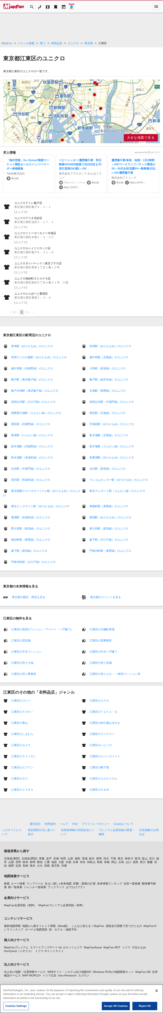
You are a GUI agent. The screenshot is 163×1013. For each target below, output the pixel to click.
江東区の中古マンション (26, 651)
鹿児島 (55, 865)
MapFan (7, 43)
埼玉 (106, 858)
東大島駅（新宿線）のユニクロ (108, 528)
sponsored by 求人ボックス (147, 152)
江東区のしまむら (22, 733)
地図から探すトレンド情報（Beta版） (46, 925)
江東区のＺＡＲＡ (22, 789)
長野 (18, 862)
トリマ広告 (49, 975)
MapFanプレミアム (16, 947)
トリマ (126, 947)
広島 (121, 862)
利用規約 (50, 823)
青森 (42, 858)
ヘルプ (64, 823)
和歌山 (91, 862)
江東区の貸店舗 (21, 640)
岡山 (114, 862)
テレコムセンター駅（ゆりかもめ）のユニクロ (118, 479)
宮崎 (47, 865)
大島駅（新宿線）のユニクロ (107, 368)
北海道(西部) (29, 858)
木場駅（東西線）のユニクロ (107, 390)
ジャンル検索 (26, 43)
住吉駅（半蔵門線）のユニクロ (30, 468)
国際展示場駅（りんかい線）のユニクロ (36, 413)
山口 (128, 862)
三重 (47, 862)
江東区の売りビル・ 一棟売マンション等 (114, 673)
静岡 (32, 862)
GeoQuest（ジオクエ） (19, 951)
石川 (152, 858)
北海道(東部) (12, 858)
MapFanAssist (93, 947)
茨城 (84, 858)
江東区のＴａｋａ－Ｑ (103, 711)
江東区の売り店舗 (100, 662)
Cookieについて (123, 823)
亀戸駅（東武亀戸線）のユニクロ (32, 379)
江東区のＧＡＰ (21, 744)
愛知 (40, 862)
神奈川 (129, 858)
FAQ (75, 823)
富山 (144, 858)
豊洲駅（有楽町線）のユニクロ (30, 517)
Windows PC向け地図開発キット (113, 971)
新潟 (137, 858)
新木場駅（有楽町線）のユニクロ (32, 457)
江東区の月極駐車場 (101, 629)
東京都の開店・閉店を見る (28, 597)
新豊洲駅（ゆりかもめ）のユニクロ (111, 457)
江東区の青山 (19, 722)
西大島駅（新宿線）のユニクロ (30, 528)
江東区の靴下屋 (99, 767)
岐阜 (25, 862)
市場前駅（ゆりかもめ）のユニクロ (111, 424)
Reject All (145, 1005)
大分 (40, 865)
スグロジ (83, 975)
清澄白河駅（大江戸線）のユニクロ (33, 401)
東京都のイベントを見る (105, 597)
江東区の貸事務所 (100, 640)
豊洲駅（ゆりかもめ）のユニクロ (110, 517)
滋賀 (54, 862)
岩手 (49, 858)
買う (43, 43)
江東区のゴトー (21, 700)
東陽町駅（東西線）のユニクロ (108, 506)
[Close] (156, 990)
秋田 (63, 858)
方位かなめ (139, 947)
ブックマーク (56, 887)
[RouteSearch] (40, 7)
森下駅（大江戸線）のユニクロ (108, 539)
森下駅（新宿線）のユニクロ (29, 550)
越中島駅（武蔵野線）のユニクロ (32, 368)
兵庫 (75, 862)
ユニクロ (73, 43)
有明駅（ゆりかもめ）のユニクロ (110, 346)
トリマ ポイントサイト (49, 951)
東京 (120, 858)
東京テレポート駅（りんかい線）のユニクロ (117, 490)
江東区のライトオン (23, 756)
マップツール (35, 883)
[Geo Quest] (72, 7)
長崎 (25, 865)
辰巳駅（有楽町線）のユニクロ (30, 479)
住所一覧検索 (132, 883)
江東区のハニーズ (100, 744)
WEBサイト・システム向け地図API (69, 971)
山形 (70, 858)
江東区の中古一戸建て (103, 651)
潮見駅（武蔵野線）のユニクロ (30, 424)
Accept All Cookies (116, 1005)
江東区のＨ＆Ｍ (99, 789)
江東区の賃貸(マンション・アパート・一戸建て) (41, 629)
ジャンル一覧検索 (35, 887)
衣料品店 (56, 43)
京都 (68, 862)
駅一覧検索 (15, 887)
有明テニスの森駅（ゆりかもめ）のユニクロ (39, 357)
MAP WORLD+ (31, 975)
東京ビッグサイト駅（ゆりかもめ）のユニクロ (40, 506)
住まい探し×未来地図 (58, 883)
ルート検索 (18, 883)
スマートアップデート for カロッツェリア (56, 947)
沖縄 (64, 865)
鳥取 (100, 862)
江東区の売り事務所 (23, 673)
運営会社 (35, 823)
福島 (77, 858)
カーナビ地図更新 (36, 929)
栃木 (92, 858)
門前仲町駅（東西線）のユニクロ (110, 550)
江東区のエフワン (22, 767)
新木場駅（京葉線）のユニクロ (108, 435)
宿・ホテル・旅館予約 (63, 929)
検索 (7, 883)
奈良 (82, 862)
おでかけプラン (75, 887)
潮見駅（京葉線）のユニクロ (107, 413)
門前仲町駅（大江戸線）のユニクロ (33, 561)
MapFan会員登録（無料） (20, 905)
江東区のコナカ (99, 700)
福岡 (11, 865)
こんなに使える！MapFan (87, 925)
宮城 (56, 858)
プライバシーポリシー (96, 823)
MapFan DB (142, 971)
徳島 (135, 862)
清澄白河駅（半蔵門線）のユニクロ (111, 401)
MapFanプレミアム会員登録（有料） (61, 905)
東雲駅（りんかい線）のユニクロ (32, 435)
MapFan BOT (111, 947)
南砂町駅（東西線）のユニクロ (30, 539)
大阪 (61, 862)
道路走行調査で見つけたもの (124, 925)
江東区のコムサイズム (103, 778)
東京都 (88, 43)
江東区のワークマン (101, 733)
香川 (143, 862)
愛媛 (150, 862)
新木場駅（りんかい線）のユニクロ (111, 446)
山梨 (11, 862)
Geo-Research (67, 975)
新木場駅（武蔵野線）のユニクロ (32, 446)
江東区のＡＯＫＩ (22, 711)
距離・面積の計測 (84, 883)
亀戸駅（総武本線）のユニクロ (108, 379)
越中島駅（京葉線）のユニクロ (108, 357)
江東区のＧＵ (19, 778)
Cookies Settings (16, 1005)
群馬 (99, 858)
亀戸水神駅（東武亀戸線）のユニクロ (34, 390)
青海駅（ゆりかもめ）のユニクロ (32, 346)
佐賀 (18, 865)
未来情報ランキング (109, 883)
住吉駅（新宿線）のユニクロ (107, 468)
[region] (81, 111)
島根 (107, 862)
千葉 (113, 858)
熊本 (32, 865)
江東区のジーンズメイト (104, 756)
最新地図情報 (12, 925)
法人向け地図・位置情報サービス (25, 971)
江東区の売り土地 (22, 662)
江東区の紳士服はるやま (104, 722)
